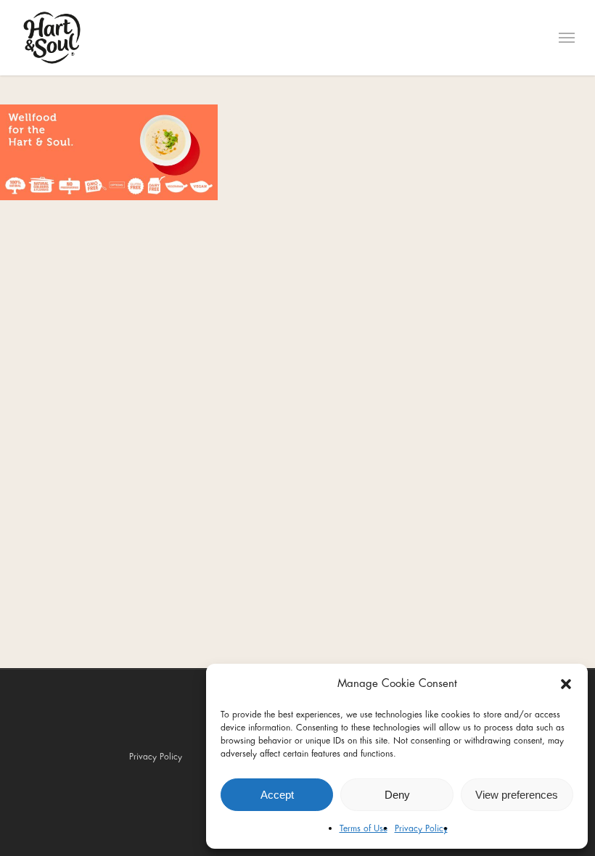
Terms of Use (363, 828)
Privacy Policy (421, 828)
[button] (566, 684)
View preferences (516, 795)
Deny (397, 795)
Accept (277, 795)
